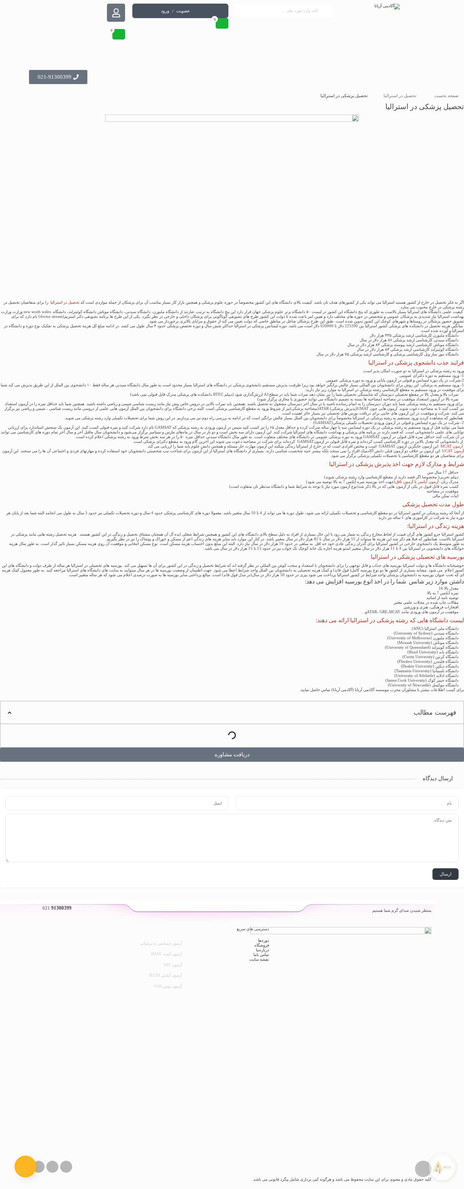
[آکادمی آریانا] (387, 6)
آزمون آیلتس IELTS (165, 975)
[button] (10, 713)
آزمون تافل (404, 481)
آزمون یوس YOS (168, 986)
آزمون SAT (172, 965)
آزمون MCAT (451, 446)
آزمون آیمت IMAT (166, 954)
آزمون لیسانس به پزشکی (161, 943)
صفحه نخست (446, 95)
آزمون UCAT (453, 451)
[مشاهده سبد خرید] (222, 23)
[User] (116, 13)
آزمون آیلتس (428, 481)
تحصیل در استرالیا (400, 95)
